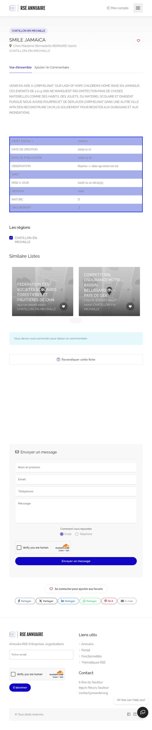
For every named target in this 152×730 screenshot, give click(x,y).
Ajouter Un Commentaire (51, 67)
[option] (42, 291)
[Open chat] (142, 712)
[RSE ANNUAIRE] (27, 8)
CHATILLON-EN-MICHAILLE (28, 30)
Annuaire (87, 644)
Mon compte (119, 8)
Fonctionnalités (91, 656)
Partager (26, 601)
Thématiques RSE (93, 662)
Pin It (110, 601)
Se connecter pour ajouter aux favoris (79, 588)
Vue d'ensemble (20, 67)
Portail (85, 650)
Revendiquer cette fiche (78, 359)
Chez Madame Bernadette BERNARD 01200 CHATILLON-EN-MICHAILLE (42, 48)
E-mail (128, 601)
